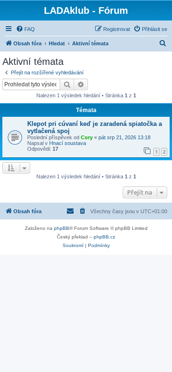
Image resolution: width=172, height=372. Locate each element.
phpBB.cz (104, 236)
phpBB (61, 228)
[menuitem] (25, 29)
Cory (87, 137)
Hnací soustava (67, 143)
